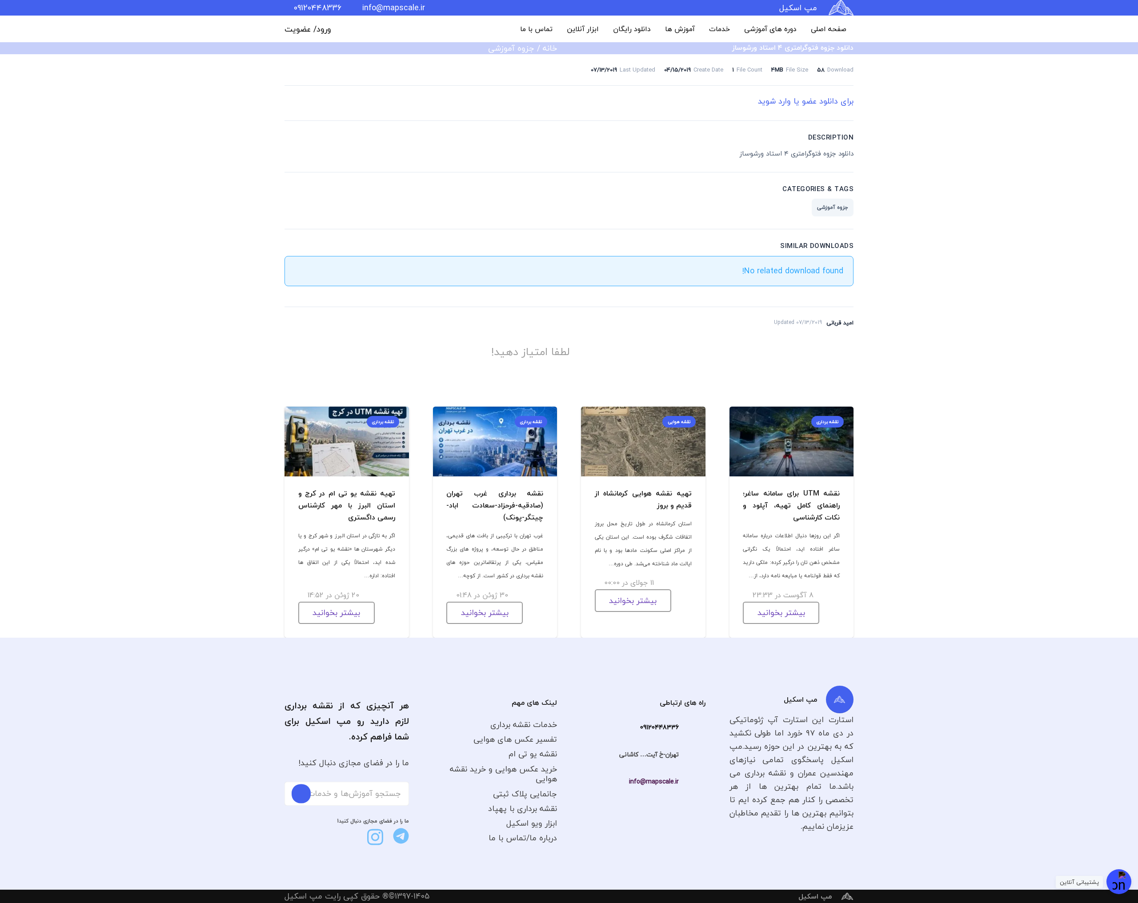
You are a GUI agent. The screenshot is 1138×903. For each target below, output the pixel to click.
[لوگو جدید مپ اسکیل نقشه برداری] (841, 8)
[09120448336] (692, 727)
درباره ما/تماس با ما (523, 838)
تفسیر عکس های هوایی (515, 739)
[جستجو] (301, 793)
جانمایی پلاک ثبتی (525, 794)
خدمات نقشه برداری (523, 724)
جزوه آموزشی (511, 48)
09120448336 (659, 727)
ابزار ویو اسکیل (531, 823)
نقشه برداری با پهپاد (522, 808)
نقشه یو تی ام (533, 754)
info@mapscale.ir (654, 781)
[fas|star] (401, 836)
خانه (550, 48)
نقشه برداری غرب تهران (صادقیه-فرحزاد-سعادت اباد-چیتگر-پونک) (494, 505)
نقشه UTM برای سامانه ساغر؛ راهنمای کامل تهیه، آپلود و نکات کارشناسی (791, 505)
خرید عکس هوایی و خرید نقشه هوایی (503, 774)
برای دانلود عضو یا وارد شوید (806, 101)
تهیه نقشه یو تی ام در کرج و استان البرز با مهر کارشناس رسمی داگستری (346, 505)
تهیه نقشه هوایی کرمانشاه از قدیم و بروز (643, 499)
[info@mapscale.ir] (692, 781)
